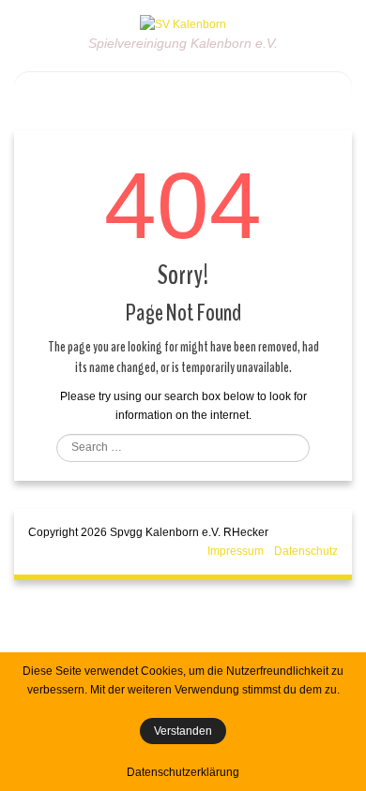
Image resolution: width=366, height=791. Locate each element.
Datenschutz (306, 551)
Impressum (235, 551)
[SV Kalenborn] (183, 23)
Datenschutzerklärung (183, 772)
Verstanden (183, 731)
